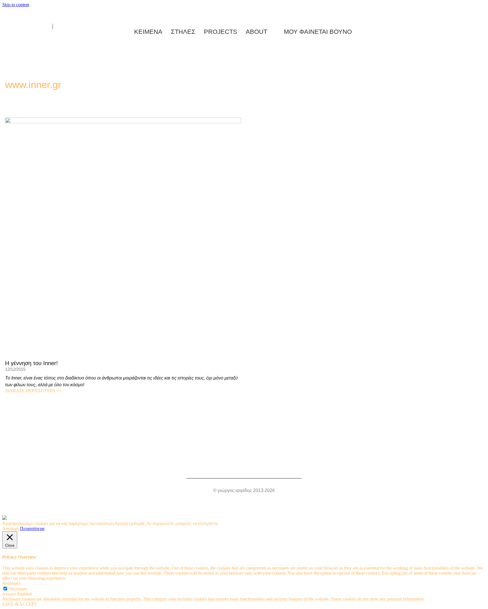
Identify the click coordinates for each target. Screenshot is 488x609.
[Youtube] (200, 463)
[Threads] (244, 463)
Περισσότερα (32, 528)
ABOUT (256, 31)
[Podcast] (229, 463)
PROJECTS (220, 31)
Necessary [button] (11, 583)
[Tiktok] (273, 463)
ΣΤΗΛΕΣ (183, 31)
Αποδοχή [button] (10, 528)
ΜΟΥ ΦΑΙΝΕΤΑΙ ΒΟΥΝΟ (316, 31)
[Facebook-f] (259, 463)
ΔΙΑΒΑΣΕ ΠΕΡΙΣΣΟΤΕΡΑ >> (33, 390)
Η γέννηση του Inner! (31, 363)
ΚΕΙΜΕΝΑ (148, 31)
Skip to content (15, 4)
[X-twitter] (303, 463)
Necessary (18, 588)
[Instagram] (185, 463)
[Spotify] (215, 463)
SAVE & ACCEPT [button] (19, 604)
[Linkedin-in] (288, 463)
